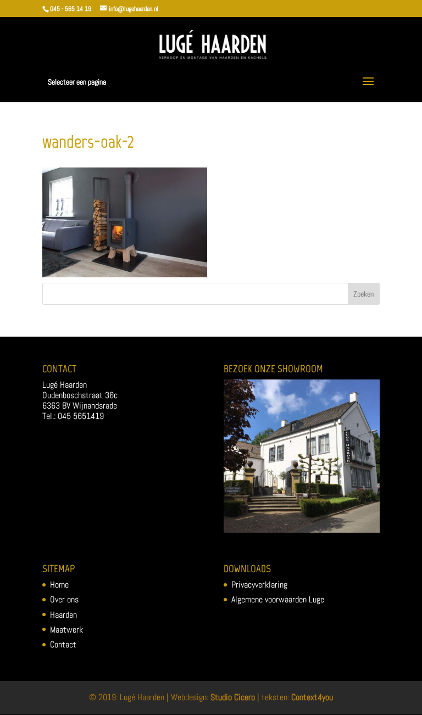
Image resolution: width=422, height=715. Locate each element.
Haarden (63, 615)
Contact (63, 644)
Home (59, 584)
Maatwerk (66, 629)
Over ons (64, 599)
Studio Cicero (232, 697)
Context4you (312, 697)
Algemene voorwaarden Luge (277, 599)
